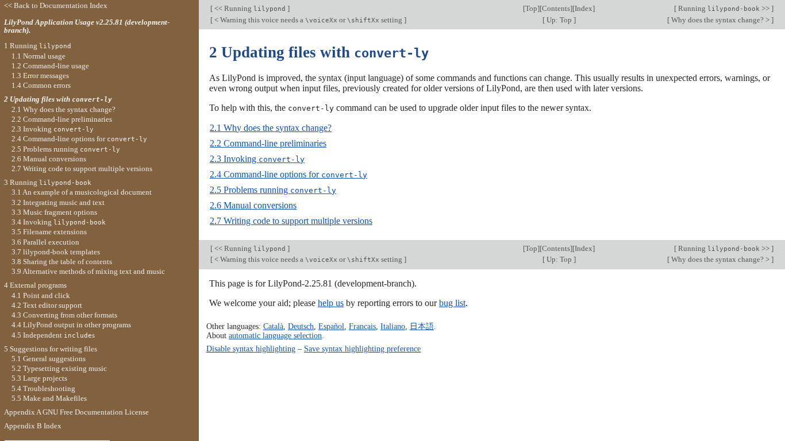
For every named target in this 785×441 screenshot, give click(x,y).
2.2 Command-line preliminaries (268, 143)
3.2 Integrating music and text (58, 202)
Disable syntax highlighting (250, 348)
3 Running (47, 182)
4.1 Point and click (40, 295)
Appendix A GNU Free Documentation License (76, 412)
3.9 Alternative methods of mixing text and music (88, 271)
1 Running (37, 45)
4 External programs (35, 285)
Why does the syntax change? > (720, 20)
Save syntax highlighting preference (362, 348)
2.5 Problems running (273, 190)
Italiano (392, 326)
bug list (452, 303)
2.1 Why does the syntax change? (271, 128)
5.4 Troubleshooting (43, 388)
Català (273, 326)
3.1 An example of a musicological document (81, 192)
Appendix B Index (32, 425)
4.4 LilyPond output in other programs (71, 324)
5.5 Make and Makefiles (49, 398)
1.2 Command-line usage (50, 65)
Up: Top (559, 20)
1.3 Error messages (40, 75)
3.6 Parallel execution (45, 242)
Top (531, 8)
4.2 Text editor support (46, 305)
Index (583, 8)
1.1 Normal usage (38, 56)
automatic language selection (275, 335)
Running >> (723, 8)
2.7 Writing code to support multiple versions (291, 221)
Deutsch (301, 326)
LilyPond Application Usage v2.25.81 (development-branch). (87, 26)
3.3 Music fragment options (54, 212)
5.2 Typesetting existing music (59, 368)
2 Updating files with (58, 99)
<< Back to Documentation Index (55, 5)
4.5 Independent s (53, 335)
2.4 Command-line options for (288, 174)
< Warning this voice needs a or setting (308, 20)
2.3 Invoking (257, 159)
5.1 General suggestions (48, 358)
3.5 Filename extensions (49, 231)
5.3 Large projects (39, 378)
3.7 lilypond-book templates (55, 251)
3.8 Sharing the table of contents (61, 261)
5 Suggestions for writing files (50, 349)
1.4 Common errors (41, 85)
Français (362, 326)
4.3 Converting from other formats (64, 315)
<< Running (249, 8)
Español (331, 326)
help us (331, 303)
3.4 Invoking (58, 222)
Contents (556, 8)
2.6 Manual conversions (253, 205)
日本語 (422, 326)
